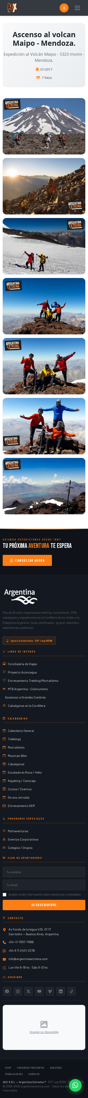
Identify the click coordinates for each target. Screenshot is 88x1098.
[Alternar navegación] (77, 8)
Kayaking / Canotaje (22, 781)
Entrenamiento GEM (21, 806)
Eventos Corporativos (23, 839)
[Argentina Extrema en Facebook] (7, 991)
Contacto (34, 1073)
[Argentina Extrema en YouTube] (39, 991)
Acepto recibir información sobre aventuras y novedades (45, 894)
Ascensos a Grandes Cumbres (25, 697)
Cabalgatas (16, 764)
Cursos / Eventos (20, 789)
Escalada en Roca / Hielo (25, 772)
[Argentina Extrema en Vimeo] (50, 991)
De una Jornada (18, 797)
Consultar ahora (30, 560)
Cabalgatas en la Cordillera (26, 705)
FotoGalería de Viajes (22, 664)
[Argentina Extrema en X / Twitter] (28, 991)
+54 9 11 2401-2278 (22, 950)
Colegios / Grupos (20, 848)
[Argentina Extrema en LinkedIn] (60, 991)
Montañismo (16, 747)
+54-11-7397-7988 (21, 942)
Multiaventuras (18, 831)
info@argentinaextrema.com (28, 959)
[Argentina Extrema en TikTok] (71, 991)
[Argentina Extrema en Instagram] (18, 991)
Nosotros (56, 1067)
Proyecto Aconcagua (22, 672)
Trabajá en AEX (14, 1073)
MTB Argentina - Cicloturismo (28, 689)
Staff (8, 1067)
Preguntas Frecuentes (30, 1067)
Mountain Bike (17, 756)
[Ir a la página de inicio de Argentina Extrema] (11, 7)
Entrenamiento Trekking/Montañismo (33, 680)
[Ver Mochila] (64, 7)
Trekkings (14, 739)
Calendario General (21, 731)
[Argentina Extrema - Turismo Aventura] (21, 596)
